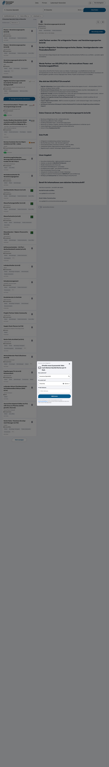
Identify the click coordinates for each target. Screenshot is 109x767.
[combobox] (53, 376)
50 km (66, 383)
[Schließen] (69, 364)
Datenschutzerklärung (43, 401)
